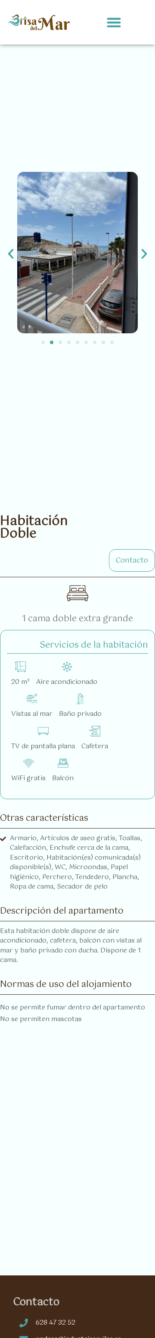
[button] (114, 22)
